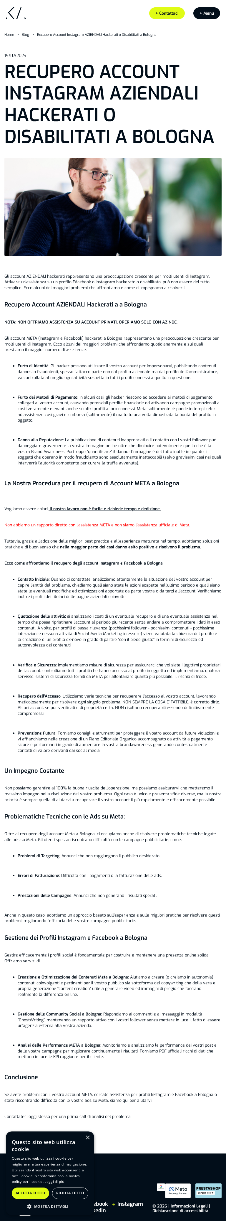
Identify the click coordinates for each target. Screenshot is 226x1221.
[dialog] (50, 1173)
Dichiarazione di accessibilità (180, 1211)
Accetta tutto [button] (30, 1192)
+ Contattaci (167, 13)
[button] (206, 13)
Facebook (96, 1203)
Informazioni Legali (189, 1206)
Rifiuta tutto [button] (70, 1192)
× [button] (87, 1138)
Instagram (129, 1203)
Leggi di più (54, 1181)
